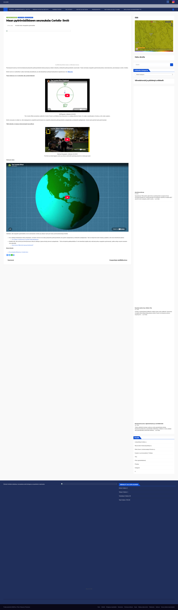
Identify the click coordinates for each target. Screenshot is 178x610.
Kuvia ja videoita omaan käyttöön (168, 607)
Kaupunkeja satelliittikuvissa (118, 260)
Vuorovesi (10, 260)
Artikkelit (103, 607)
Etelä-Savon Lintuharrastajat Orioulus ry (145, 449)
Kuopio (135, 607)
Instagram (137, 467)
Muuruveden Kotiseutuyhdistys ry (143, 445)
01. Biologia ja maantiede (12, 17)
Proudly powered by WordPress (9, 607)
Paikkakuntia (96, 9)
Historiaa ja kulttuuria (112, 9)
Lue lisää (157, 199)
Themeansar (27, 607)
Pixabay (137, 464)
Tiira (136, 456)
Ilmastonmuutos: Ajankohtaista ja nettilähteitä (149, 423)
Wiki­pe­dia (70, 71)
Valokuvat (69, 9)
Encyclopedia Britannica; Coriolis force (18, 252)
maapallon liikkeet (29, 17)
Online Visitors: (123, 488)
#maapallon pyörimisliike (29, 25)
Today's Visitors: (123, 492)
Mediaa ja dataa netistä (41, 9)
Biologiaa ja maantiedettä (133, 9)
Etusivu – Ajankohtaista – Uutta (19, 9)
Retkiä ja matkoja (82, 9)
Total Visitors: (122, 500)
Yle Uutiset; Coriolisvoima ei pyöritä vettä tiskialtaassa (25, 239)
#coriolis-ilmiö (18, 25)
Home (99, 607)
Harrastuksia (57, 9)
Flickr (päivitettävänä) (140, 460)
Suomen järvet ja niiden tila (143, 308)
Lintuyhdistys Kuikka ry (141, 442)
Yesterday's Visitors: (124, 496)
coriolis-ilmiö (21, 17)
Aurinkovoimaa (139, 192)
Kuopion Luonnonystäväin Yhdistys (144, 453)
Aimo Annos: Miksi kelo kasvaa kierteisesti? (22, 245)
